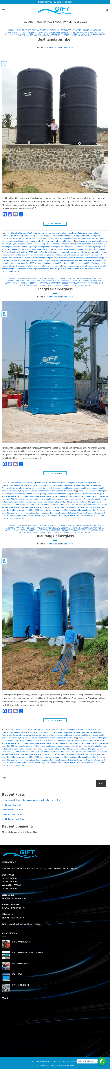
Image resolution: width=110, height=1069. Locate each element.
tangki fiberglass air (17, 266)
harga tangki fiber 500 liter (20, 249)
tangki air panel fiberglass (92, 260)
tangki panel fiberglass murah (20, 269)
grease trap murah (63, 29)
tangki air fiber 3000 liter (15, 260)
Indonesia (80, 249)
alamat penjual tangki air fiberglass (93, 241)
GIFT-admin (68, 47)
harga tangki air (34, 247)
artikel (12, 29)
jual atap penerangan (84, 233)
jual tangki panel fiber (32, 32)
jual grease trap (48, 31)
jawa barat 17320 (26, 252)
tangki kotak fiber (64, 266)
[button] (3, 10)
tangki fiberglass (8, 513)
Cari (4, 778)
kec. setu (30, 258)
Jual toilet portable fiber (13, 819)
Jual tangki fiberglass (55, 536)
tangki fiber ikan (61, 263)
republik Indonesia (76, 258)
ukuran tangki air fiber (93, 269)
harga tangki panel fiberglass (65, 249)
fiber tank (75, 244)
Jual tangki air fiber (55, 39)
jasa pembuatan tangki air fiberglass (77, 499)
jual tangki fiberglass (64, 235)
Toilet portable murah (12, 814)
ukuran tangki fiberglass (11, 271)
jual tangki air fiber (87, 31)
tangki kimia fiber (32, 266)
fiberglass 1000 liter (87, 244)
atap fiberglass (24, 29)
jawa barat (14, 252)
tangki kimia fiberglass (49, 34)
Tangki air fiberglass (55, 289)
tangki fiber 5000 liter (29, 263)
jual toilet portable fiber (37, 238)
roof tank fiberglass (91, 258)
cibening (41, 244)
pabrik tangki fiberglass (44, 258)
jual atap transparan (30, 31)
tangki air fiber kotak (34, 260)
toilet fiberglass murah (59, 36)
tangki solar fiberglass (36, 36)
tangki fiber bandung (46, 263)
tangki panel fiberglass (71, 34)
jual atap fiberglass (81, 29)
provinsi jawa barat (61, 258)
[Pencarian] (107, 10)
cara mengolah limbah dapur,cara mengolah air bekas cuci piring (31, 800)
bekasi (35, 244)
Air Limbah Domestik (11, 805)
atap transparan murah (42, 29)
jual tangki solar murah (82, 32)
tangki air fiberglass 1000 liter (70, 260)
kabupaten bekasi (20, 258)
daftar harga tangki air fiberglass (57, 244)
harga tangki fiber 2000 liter (91, 496)
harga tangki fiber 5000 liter (42, 249)
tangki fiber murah (75, 263)
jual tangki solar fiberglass (57, 32)
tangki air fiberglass (28, 34)
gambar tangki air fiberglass (93, 494)
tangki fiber (15, 263)
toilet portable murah (81, 36)
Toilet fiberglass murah (12, 809)
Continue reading (55, 224)
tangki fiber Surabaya (91, 263)
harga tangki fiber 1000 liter (80, 247)
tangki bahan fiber (9, 510)
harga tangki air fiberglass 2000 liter (54, 247)
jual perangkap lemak (67, 31)
